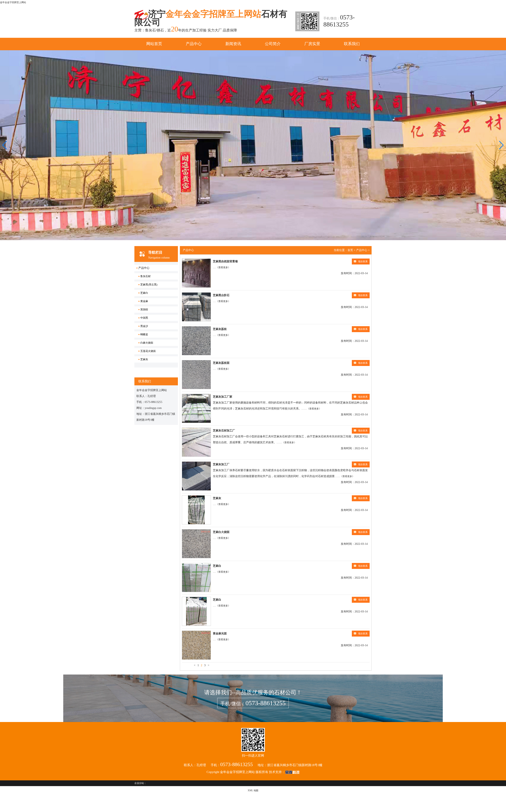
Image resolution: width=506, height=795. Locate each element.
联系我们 (352, 44)
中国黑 (144, 317)
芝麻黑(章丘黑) (148, 284)
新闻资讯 (233, 44)
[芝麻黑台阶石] (196, 306)
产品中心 (194, 44)
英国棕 (144, 309)
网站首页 (154, 44)
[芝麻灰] (196, 509)
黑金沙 (144, 326)
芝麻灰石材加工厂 (224, 430)
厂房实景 (312, 44)
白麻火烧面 (146, 342)
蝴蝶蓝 (144, 334)
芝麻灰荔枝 (220, 329)
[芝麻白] (196, 577)
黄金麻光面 (220, 633)
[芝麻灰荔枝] (196, 340)
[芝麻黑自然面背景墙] (196, 273)
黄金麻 (144, 301)
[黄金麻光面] (196, 645)
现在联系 (363, 261)
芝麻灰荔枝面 (221, 362)
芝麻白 (144, 292)
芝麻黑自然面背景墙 (225, 261)
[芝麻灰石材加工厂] (196, 442)
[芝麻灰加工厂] (196, 476)
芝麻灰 (144, 359)
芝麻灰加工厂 (221, 464)
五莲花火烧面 (148, 351)
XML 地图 (253, 790)
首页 (350, 250)
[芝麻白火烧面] (196, 543)
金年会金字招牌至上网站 (13, 2)
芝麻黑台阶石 (221, 295)
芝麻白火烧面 (221, 532)
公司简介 (273, 44)
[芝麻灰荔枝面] (196, 374)
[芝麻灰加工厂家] (196, 408)
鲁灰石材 (145, 276)
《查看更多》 (223, 267)
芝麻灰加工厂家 (222, 396)
